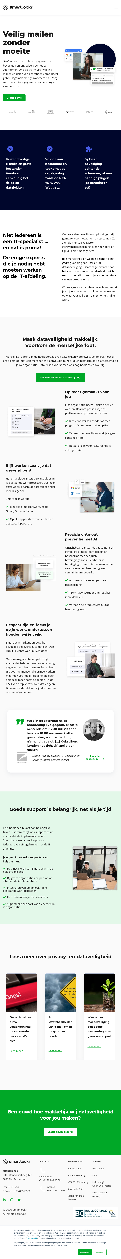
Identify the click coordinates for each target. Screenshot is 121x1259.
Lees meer (16, 1051)
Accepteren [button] (84, 1252)
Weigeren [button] (100, 1252)
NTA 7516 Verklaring (78, 1182)
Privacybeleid (31, 1238)
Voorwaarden (74, 1168)
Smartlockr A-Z (75, 1188)
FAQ (94, 1175)
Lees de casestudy (93, 757)
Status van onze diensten (76, 1197)
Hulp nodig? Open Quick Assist (101, 1184)
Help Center (98, 1168)
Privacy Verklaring (77, 1175)
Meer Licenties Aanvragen (99, 1194)
